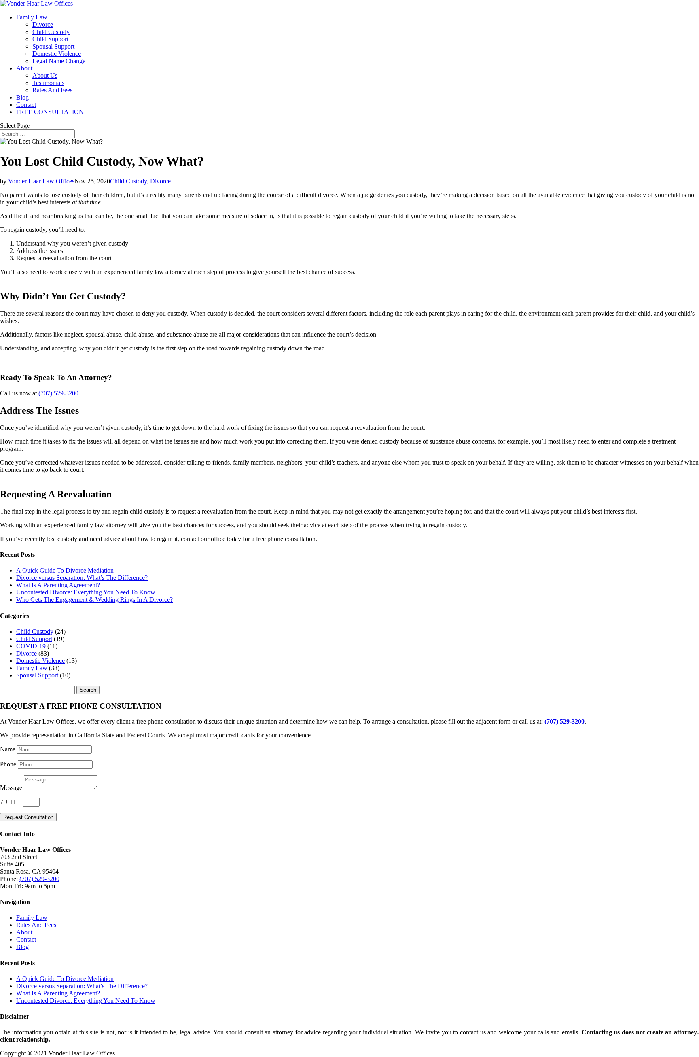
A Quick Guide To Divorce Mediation (65, 570)
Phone (8, 764)
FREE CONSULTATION (50, 111)
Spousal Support (53, 46)
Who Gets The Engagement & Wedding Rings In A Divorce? (94, 599)
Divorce (42, 24)
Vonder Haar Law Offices (41, 181)
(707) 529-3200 (58, 393)
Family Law (31, 17)
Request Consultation (28, 817)
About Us (44, 75)
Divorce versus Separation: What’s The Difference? (82, 577)
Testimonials (48, 82)
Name (7, 749)
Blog (22, 97)
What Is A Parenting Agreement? (58, 585)
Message (11, 787)
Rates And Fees (52, 90)
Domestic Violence (56, 53)
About (24, 68)
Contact (26, 104)
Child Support (50, 39)
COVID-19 (31, 646)
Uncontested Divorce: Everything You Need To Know (85, 592)
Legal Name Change (58, 60)
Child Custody (51, 31)
